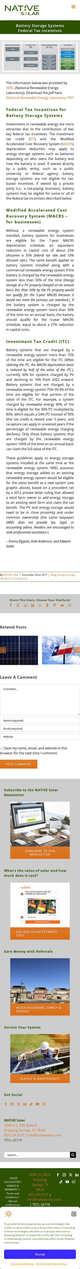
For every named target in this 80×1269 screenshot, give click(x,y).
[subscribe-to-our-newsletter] (40, 804)
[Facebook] (5, 1104)
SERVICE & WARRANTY (12, 1188)
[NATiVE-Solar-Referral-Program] (40, 960)
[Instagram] (12, 1104)
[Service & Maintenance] (40, 1036)
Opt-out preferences (22, 1263)
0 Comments (20, 578)
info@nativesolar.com (44, 1136)
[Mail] (44, 1104)
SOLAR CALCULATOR (12, 1180)
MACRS (67, 144)
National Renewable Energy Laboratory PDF (39, 97)
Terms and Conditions (12, 1196)
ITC (32, 139)
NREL (10, 88)
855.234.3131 (14, 1136)
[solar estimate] (40, 885)
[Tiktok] (31, 1104)
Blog (53, 575)
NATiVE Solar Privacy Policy (51, 1263)
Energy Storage (66, 575)
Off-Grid (4, 578)
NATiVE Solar (10, 575)
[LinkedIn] (24, 1104)
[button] (74, 1214)
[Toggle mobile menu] (74, 7)
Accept (40, 1254)
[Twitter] (18, 1104)
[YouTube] (37, 1104)
